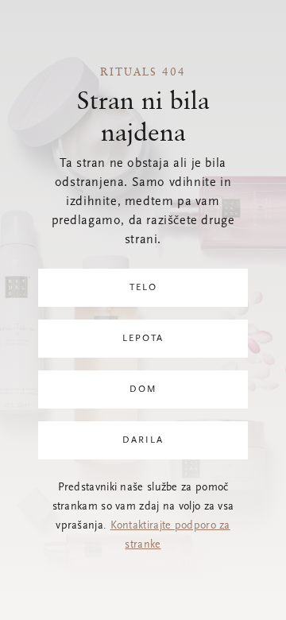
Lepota (143, 338)
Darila (143, 440)
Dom (143, 389)
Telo (143, 288)
